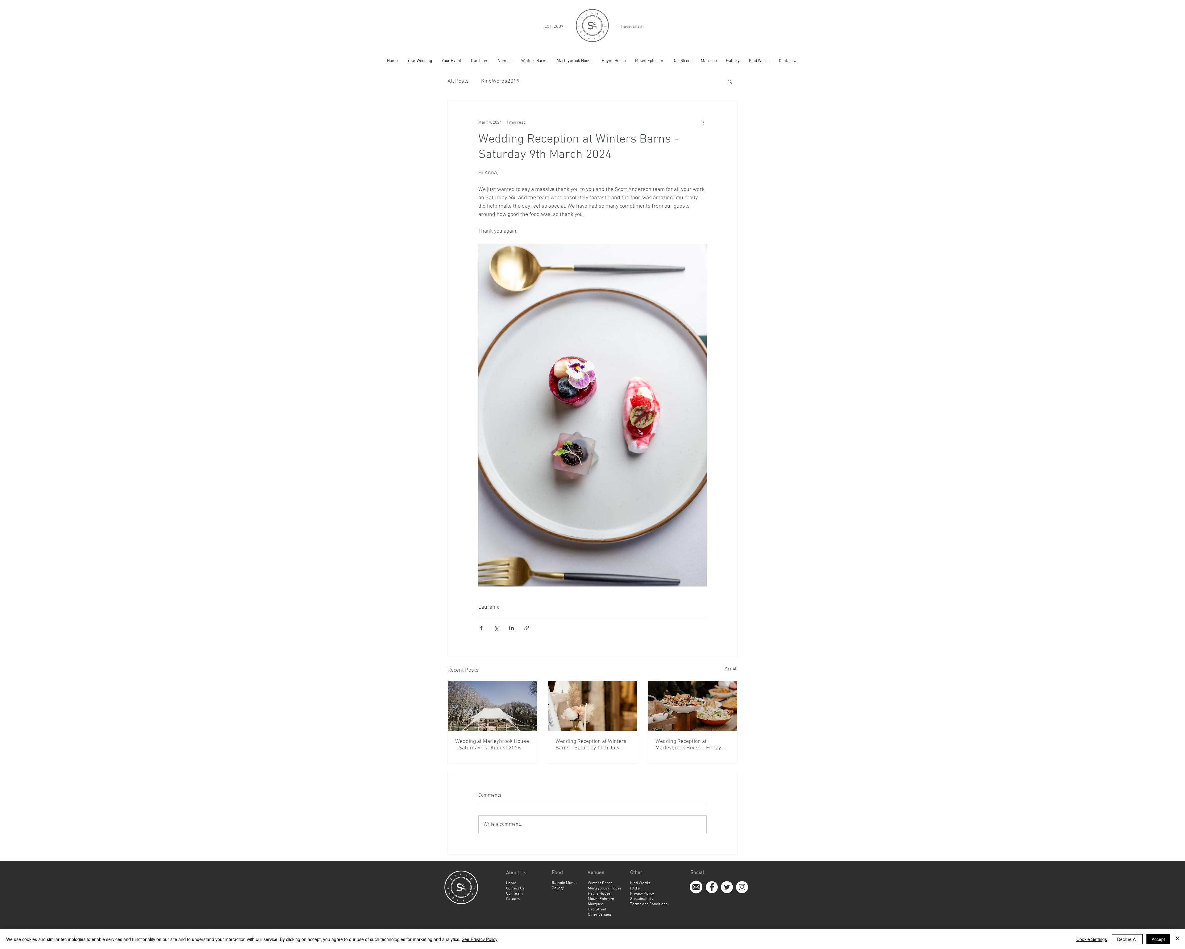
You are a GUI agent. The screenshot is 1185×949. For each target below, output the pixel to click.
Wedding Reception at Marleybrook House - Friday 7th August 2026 (688, 744)
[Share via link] (527, 628)
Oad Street (597, 909)
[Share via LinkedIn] (511, 628)
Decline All (1127, 939)
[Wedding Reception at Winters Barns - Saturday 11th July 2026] (592, 706)
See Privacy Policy (479, 939)
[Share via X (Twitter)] (496, 628)
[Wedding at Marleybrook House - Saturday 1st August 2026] (492, 706)
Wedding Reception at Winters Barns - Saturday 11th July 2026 (590, 744)
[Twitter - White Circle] (727, 887)
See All (731, 669)
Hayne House (599, 893)
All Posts (458, 81)
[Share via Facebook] (481, 628)
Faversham (632, 26)
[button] (730, 81)
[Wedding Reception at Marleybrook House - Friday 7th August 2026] (692, 706)
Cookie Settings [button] (1091, 939)
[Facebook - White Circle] (712, 887)
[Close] (1177, 939)
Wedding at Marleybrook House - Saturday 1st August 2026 (492, 744)
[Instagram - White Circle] (742, 887)
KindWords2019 (500, 81)
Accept (1158, 939)
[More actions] (703, 122)
